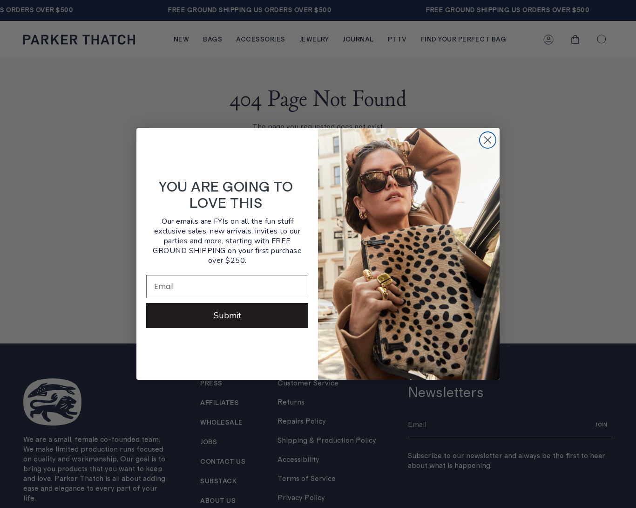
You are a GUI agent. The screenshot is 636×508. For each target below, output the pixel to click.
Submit (227, 315)
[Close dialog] (488, 140)
